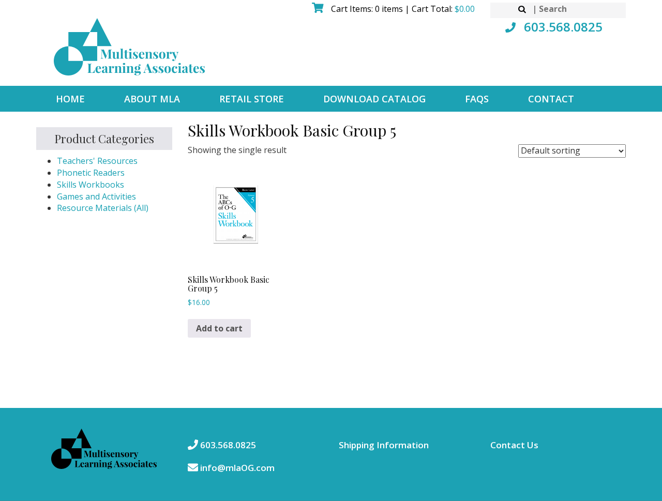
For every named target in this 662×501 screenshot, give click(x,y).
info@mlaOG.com (236, 468)
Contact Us (514, 445)
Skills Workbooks (90, 184)
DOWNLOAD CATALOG (374, 99)
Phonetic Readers (91, 172)
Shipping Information (384, 445)
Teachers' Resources (97, 160)
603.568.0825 (562, 26)
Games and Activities (96, 196)
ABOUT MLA (152, 99)
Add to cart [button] (219, 328)
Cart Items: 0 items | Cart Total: (402, 8)
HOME (70, 99)
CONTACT (551, 99)
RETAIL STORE (251, 99)
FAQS (477, 99)
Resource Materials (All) (102, 208)
